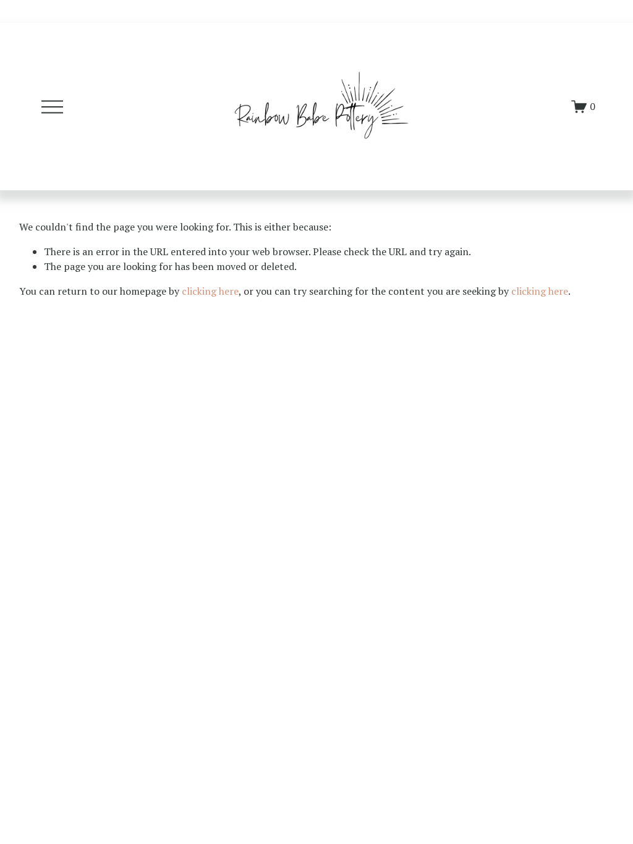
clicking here (210, 291)
